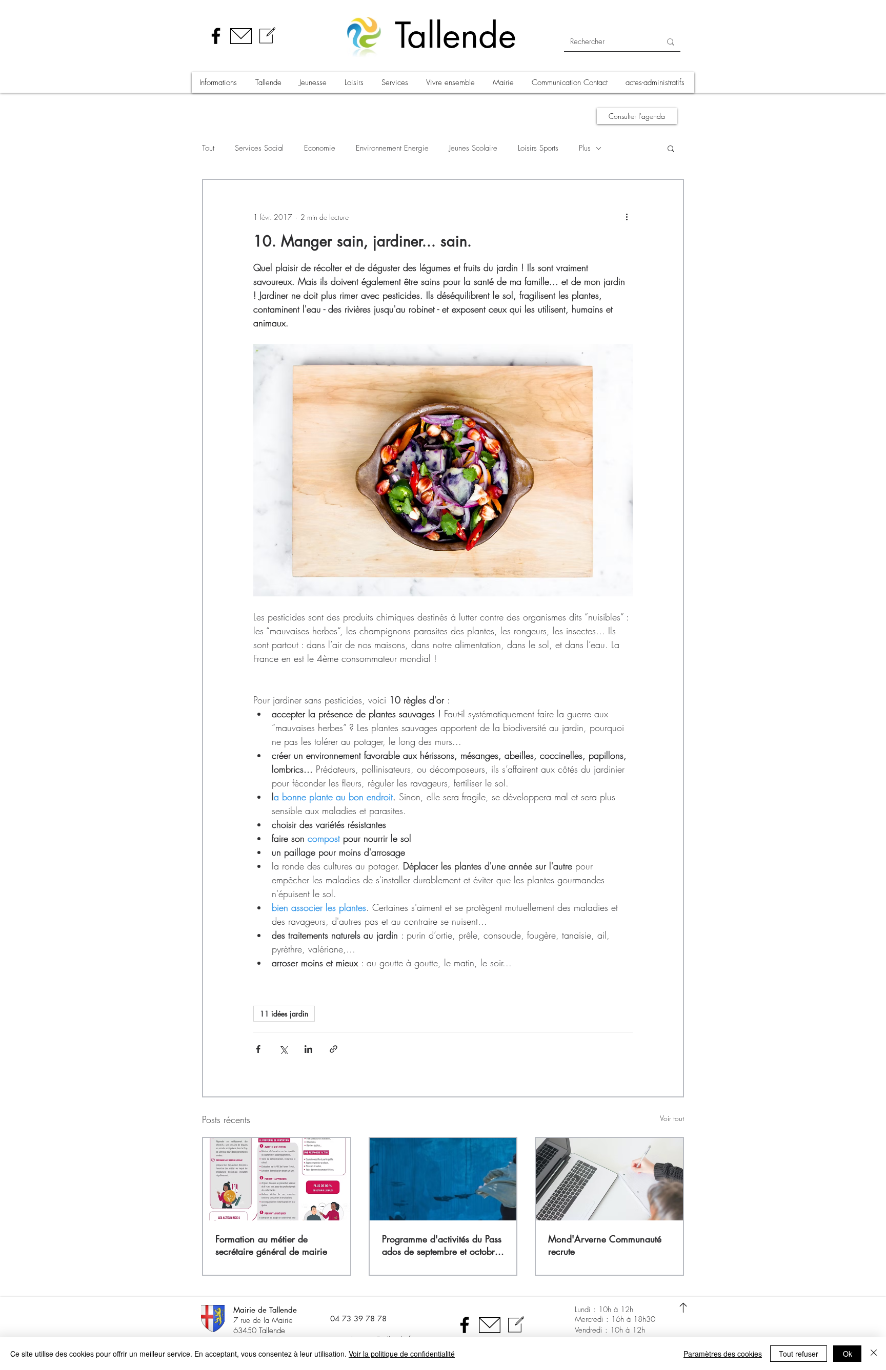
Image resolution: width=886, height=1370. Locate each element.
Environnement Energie (392, 148)
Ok (847, 1353)
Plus (585, 148)
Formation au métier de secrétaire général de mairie (271, 1245)
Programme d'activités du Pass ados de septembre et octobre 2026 (441, 1245)
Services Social (259, 148)
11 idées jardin (284, 1014)
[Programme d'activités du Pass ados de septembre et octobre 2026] (443, 1179)
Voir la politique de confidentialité (402, 1353)
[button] (219, 82)
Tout (208, 148)
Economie (319, 148)
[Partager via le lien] (333, 1049)
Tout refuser (798, 1353)
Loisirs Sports (538, 148)
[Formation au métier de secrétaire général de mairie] (276, 1179)
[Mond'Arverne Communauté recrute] (609, 1179)
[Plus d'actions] (626, 217)
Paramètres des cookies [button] (722, 1353)
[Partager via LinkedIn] (308, 1049)
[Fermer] (874, 1353)
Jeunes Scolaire (473, 148)
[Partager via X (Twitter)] (283, 1049)
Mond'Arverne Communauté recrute (604, 1245)
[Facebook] (216, 36)
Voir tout (672, 1118)
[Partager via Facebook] (258, 1049)
